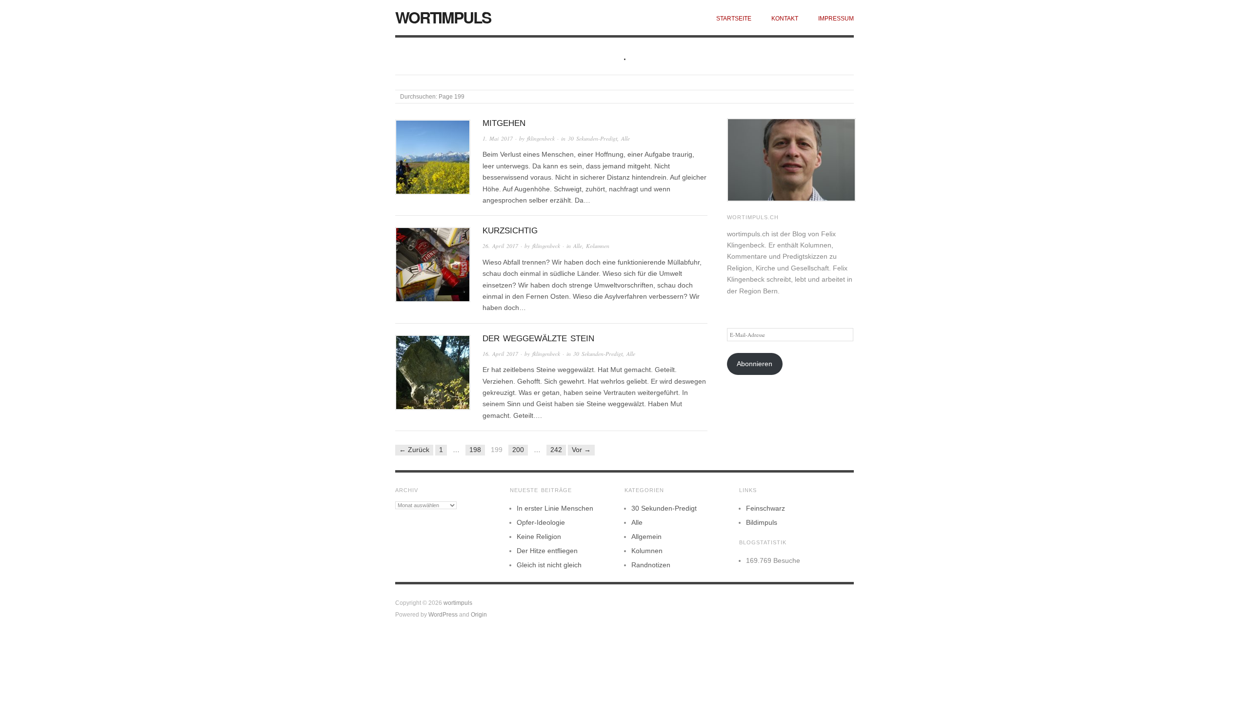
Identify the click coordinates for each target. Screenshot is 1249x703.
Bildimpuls (761, 522)
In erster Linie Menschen (555, 508)
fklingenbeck (541, 138)
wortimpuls (443, 17)
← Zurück (414, 450)
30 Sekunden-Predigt (592, 138)
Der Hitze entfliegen (547, 551)
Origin (479, 614)
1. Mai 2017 (498, 138)
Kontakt (784, 18)
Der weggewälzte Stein (538, 338)
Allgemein (646, 536)
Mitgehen (504, 123)
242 (556, 450)
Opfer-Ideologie (541, 522)
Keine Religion (539, 536)
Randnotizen (650, 565)
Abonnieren (754, 364)
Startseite (733, 18)
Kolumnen (597, 245)
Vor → (581, 450)
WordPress (443, 614)
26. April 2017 (500, 245)
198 (475, 450)
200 (518, 450)
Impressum (836, 18)
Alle (625, 138)
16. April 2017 (500, 353)
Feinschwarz (765, 508)
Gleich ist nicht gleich (549, 565)
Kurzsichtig (510, 230)
